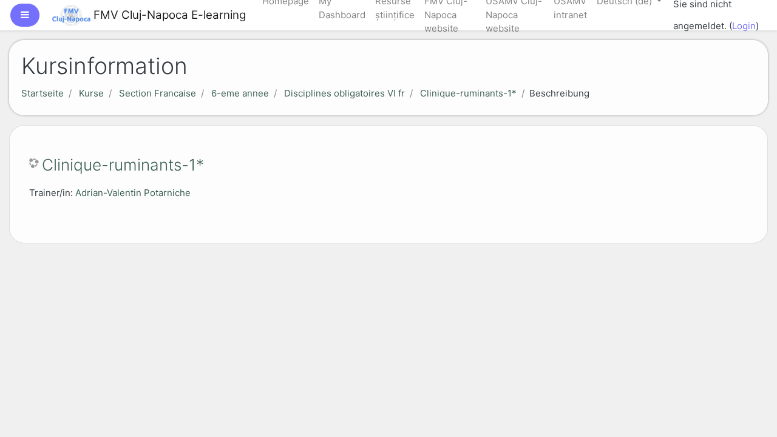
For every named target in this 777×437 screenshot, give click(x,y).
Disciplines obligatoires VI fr (344, 93)
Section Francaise (157, 93)
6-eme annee (240, 93)
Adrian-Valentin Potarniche (133, 192)
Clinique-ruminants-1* (468, 93)
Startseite (42, 93)
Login (744, 26)
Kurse (91, 93)
